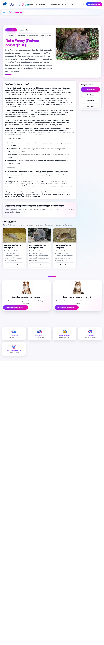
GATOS (42, 4)
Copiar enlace (90, 89)
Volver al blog (24, 30)
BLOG (64, 4)
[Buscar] (73, 4)
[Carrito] (83, 4)
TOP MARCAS (55, 4)
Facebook (90, 95)
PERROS (31, 4)
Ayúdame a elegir (94, 4)
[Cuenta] (78, 4)
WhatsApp (90, 106)
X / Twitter (90, 100)
